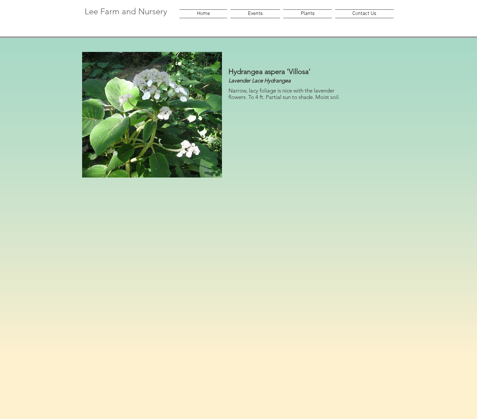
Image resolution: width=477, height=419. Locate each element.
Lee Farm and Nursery (126, 11)
